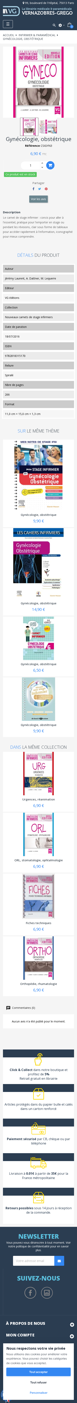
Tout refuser (38, 1382)
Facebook (30, 1293)
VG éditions (12, 298)
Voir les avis (38, 199)
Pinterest (46, 189)
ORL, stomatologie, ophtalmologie (38, 860)
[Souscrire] (59, 1261)
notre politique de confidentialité (29, 1246)
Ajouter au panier (50, 165)
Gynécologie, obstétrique (38, 515)
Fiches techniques (38, 923)
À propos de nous (25, 1323)
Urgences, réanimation (38, 799)
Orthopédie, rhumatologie (38, 984)
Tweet (39, 189)
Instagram (47, 1293)
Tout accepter (38, 1372)
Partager (33, 189)
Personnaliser (38, 1392)
